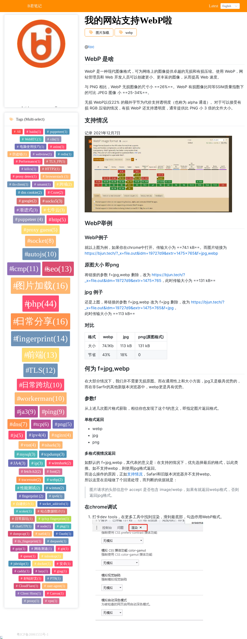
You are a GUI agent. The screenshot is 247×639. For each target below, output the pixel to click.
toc (91, 46)
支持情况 (135, 474)
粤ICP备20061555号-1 (32, 634)
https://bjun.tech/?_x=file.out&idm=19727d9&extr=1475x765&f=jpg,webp (151, 253)
